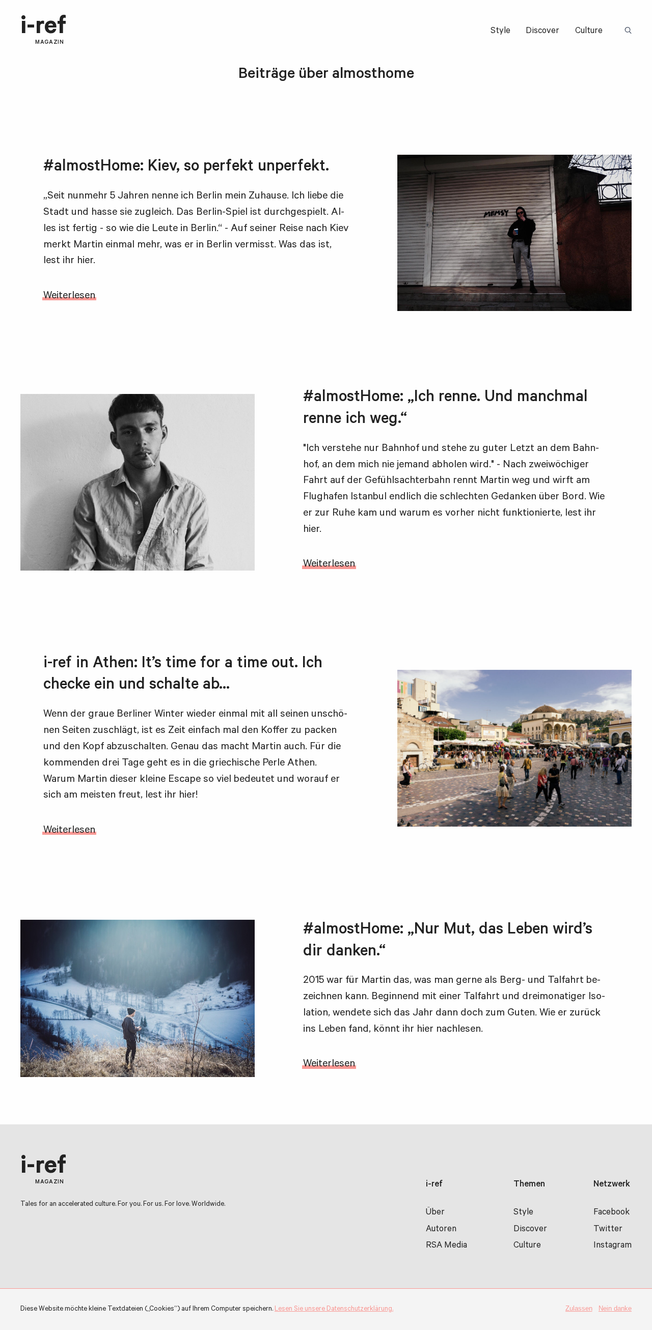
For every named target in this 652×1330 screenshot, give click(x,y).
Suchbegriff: (630, 31)
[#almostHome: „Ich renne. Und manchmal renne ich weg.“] (137, 482)
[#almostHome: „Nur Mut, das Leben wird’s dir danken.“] (137, 998)
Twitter (607, 1230)
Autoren (441, 1230)
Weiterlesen (69, 296)
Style (500, 32)
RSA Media (446, 1246)
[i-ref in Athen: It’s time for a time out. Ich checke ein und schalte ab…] (514, 748)
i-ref (43, 30)
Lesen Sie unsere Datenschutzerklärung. (334, 1309)
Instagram (612, 1246)
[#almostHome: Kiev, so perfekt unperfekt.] (514, 232)
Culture (589, 32)
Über (435, 1213)
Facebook (611, 1213)
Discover (542, 32)
